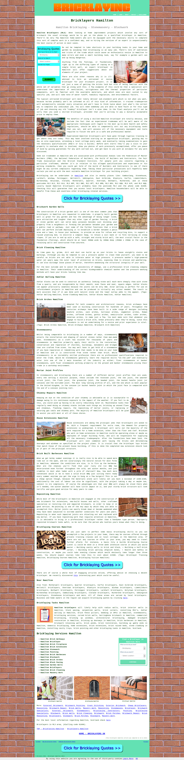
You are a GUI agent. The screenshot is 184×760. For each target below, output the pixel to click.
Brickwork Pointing (75, 706)
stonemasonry (140, 613)
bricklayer (103, 67)
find (44, 585)
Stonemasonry (83, 711)
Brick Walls (75, 708)
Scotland (137, 628)
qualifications (59, 144)
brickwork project (94, 82)
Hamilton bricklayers (65, 608)
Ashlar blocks (140, 284)
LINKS (120, 14)
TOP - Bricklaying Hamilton (50, 729)
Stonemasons (117, 708)
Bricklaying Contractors (106, 711)
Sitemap (38, 741)
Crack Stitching (95, 706)
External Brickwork (53, 706)
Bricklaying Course (137, 542)
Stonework (68, 716)
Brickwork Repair (58, 708)
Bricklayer (130, 708)
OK (137, 759)
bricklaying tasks (109, 628)
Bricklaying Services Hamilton (59, 633)
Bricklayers (55, 716)
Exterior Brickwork (115, 706)
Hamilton (79, 176)
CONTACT (133, 14)
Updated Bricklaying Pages (67, 741)
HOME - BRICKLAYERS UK (92, 733)
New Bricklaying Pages (49, 741)
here (125, 598)
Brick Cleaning (84, 713)
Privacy (146, 741)
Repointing (42, 708)
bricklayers (69, 186)
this (76, 575)
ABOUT (127, 14)
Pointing (127, 711)
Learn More (128, 759)
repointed (41, 522)
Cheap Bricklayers (137, 706)
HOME (114, 14)
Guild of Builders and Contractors (111, 166)
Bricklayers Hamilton (77, 729)
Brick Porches (113, 713)
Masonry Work (89, 708)
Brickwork (99, 713)
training (140, 136)
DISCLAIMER (142, 14)
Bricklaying (42, 176)
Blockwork (55, 713)
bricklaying (94, 50)
